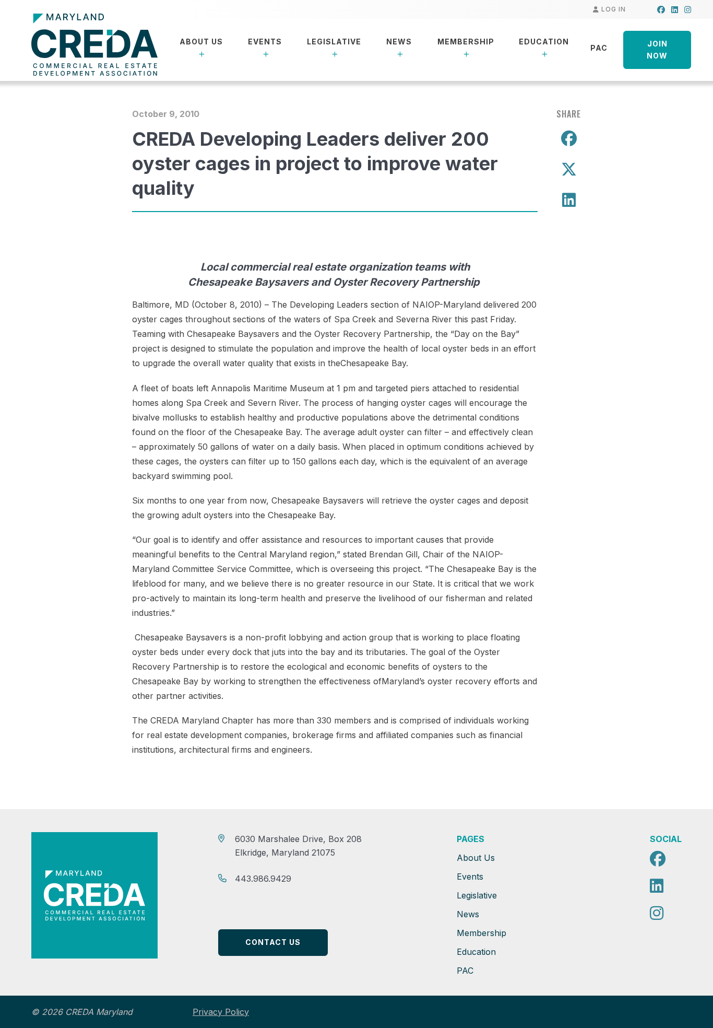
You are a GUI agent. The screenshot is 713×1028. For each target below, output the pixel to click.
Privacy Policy (221, 1012)
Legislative (334, 41)
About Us (201, 41)
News (399, 41)
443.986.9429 (263, 878)
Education (544, 41)
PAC (599, 47)
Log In (612, 9)
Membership (465, 41)
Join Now (657, 49)
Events (265, 41)
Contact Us (273, 942)
